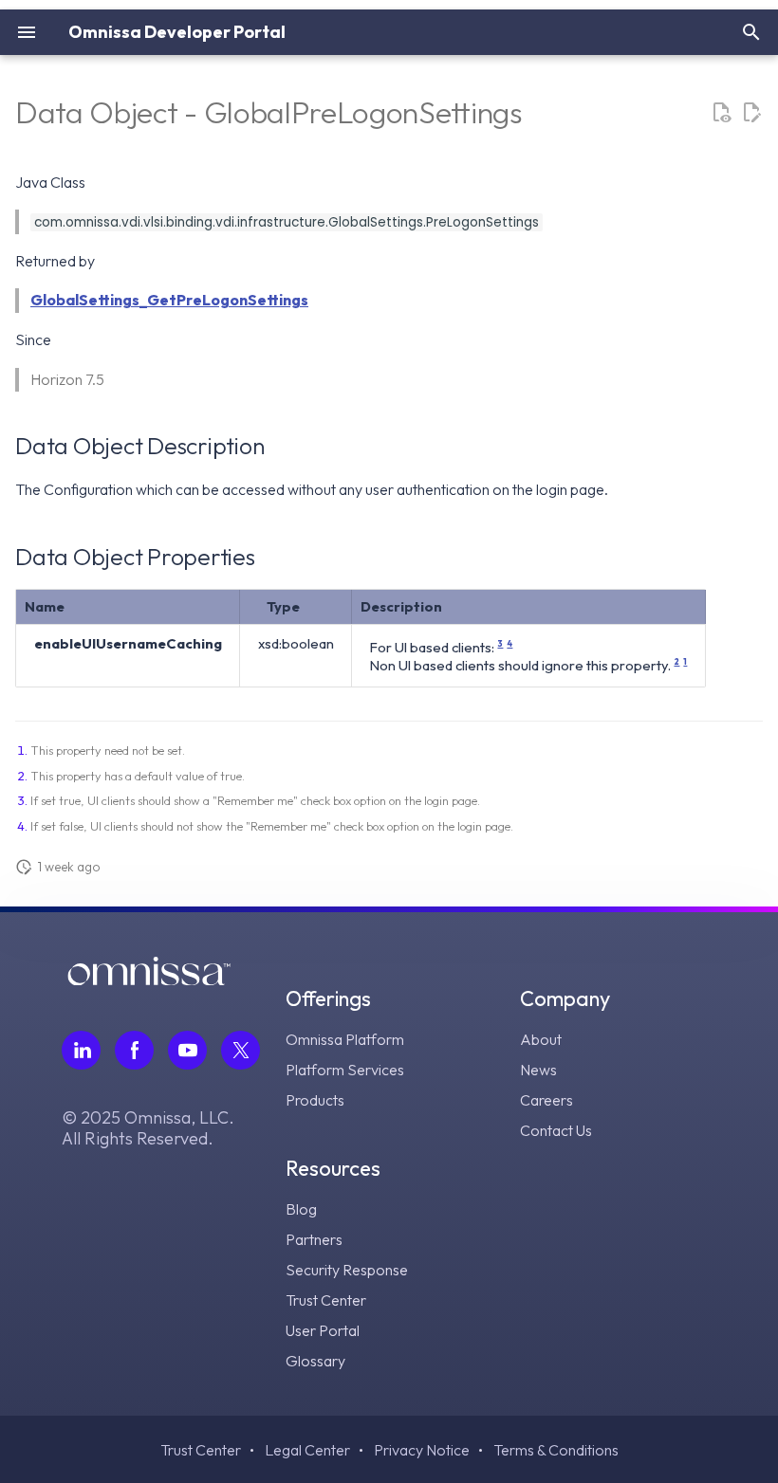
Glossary (315, 1360)
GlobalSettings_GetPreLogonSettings (169, 299)
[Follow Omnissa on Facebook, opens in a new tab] (134, 1050)
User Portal (323, 1330)
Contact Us (556, 1130)
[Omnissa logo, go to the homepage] (149, 979)
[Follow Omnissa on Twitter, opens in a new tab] (240, 1050)
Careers (546, 1099)
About (541, 1039)
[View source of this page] (721, 113)
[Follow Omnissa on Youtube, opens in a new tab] (187, 1050)
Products (315, 1099)
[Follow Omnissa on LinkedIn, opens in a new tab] (81, 1050)
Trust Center (326, 1300)
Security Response (347, 1269)
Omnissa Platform (345, 1039)
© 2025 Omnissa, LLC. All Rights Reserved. (148, 1128)
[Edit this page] (751, 113)
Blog (301, 1208)
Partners (314, 1239)
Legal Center (307, 1449)
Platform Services (345, 1069)
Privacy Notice (422, 1449)
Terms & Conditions (556, 1449)
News (538, 1069)
